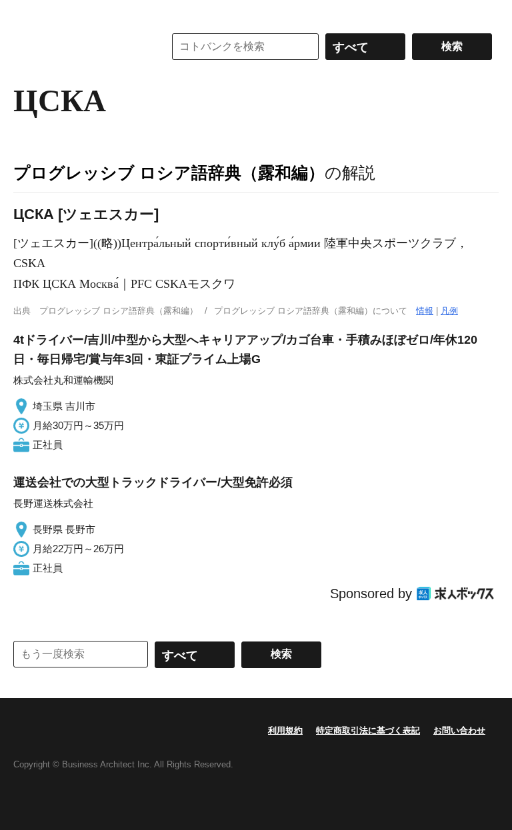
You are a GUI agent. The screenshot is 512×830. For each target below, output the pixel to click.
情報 (424, 311)
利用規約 (285, 730)
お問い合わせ (459, 730)
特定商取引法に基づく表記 (368, 730)
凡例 (449, 311)
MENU (26, 13)
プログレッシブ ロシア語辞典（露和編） (169, 172)
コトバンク (79, 46)
